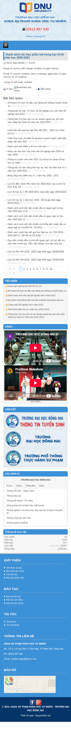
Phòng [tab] (9, 486)
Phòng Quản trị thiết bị (17, 523)
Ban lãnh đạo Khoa (15, 571)
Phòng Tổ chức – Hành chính (20, 491)
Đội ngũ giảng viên (15, 578)
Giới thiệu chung (14, 568)
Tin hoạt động (12, 625)
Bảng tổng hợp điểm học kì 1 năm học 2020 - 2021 (33, 175)
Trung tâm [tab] (30, 486)
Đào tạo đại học (13, 596)
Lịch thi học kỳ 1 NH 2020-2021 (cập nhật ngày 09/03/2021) (37, 192)
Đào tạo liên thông (14, 603)
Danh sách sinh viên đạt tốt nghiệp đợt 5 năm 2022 (31, 295)
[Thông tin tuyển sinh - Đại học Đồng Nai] (35, 421)
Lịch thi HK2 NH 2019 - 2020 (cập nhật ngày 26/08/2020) (36, 251)
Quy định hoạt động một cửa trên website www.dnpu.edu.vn (35, 300)
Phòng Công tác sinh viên (19, 518)
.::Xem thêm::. (35, 401)
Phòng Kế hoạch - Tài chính (20, 500)
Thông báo (11, 622)
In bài (9, 89)
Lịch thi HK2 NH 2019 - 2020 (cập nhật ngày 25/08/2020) (36, 259)
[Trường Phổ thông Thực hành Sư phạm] (35, 457)
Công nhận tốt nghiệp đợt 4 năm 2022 (25, 305)
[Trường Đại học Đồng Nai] (35, 438)
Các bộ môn (12, 574)
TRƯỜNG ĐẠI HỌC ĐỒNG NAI (35, 480)
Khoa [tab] (19, 486)
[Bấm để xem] (30, 684)
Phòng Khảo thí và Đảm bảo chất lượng (25, 505)
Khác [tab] (41, 486)
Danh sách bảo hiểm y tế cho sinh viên (27, 146)
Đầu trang (45, 89)
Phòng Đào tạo (14, 496)
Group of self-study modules (17, 82)
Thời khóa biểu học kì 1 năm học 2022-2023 (28, 309)
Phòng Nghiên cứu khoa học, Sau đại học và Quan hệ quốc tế (35, 511)
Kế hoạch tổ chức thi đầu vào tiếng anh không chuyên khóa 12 (37, 291)
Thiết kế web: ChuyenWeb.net (35, 715)
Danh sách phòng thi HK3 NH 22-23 (25, 286)
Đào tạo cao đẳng (14, 600)
